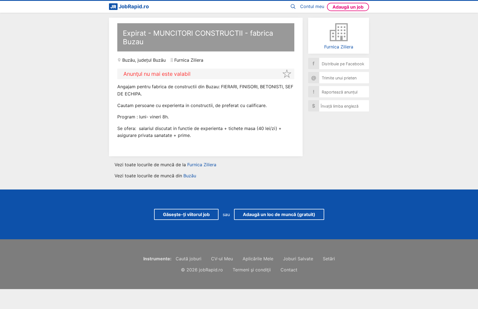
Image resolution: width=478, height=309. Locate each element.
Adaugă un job (347, 7)
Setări (329, 258)
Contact (288, 269)
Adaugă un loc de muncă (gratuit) (279, 214)
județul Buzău (151, 60)
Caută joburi (188, 258)
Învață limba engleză (335, 106)
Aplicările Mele (258, 258)
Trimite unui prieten (334, 78)
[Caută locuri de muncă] (294, 7)
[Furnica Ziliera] (338, 32)
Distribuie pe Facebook (338, 63)
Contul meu (312, 6)
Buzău (128, 60)
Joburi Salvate (298, 258)
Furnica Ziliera (338, 47)
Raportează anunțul (335, 92)
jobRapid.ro (211, 269)
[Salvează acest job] (287, 73)
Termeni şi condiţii (252, 269)
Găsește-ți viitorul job (186, 214)
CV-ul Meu (222, 258)
